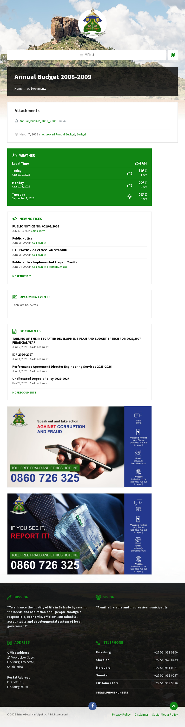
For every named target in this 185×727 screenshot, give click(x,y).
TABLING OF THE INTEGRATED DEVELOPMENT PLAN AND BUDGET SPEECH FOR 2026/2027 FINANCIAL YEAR (76, 341)
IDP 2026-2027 (22, 355)
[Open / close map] (173, 55)
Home (18, 89)
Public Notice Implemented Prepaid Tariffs (44, 262)
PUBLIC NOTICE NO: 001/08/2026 (35, 226)
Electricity (53, 266)
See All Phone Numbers (112, 692)
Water (63, 266)
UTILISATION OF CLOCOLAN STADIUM (39, 250)
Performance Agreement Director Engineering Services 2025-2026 (62, 367)
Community (38, 231)
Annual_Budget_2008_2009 (38, 121)
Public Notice (22, 238)
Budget (81, 134)
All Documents (36, 89)
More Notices (22, 276)
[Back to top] (174, 706)
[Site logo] (92, 41)
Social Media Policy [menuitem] (165, 715)
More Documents (24, 392)
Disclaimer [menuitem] (141, 715)
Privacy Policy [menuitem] (121, 715)
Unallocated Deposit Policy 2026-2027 (40, 379)
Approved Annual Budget (58, 134)
